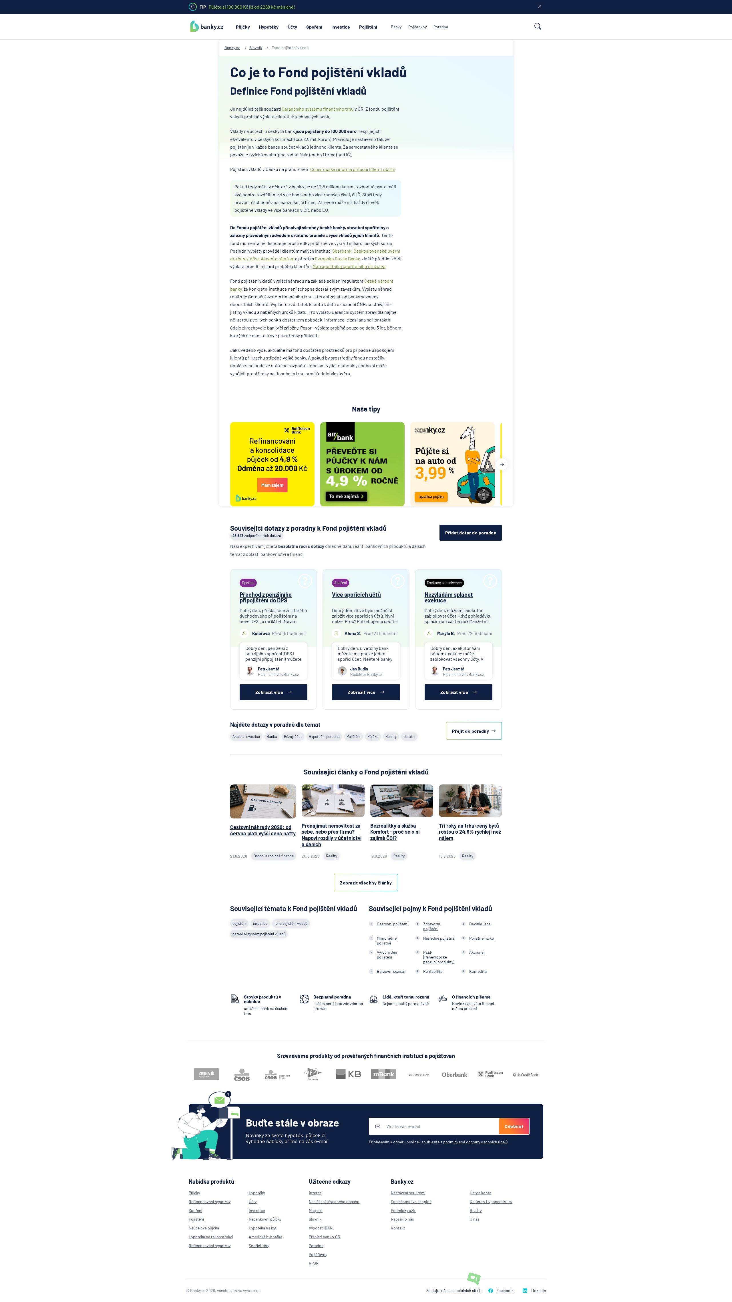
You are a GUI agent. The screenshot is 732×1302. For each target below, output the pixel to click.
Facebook (505, 1290)
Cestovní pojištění (392, 923)
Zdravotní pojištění (431, 926)
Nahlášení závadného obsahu (334, 1201)
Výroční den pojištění (387, 954)
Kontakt (398, 1227)
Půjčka (373, 736)
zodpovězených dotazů (256, 535)
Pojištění (368, 26)
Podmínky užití (403, 1210)
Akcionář (477, 952)
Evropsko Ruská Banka (337, 258)
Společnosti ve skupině (411, 1201)
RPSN (314, 1263)
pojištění (239, 923)
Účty (292, 26)
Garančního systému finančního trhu (318, 108)
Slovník (315, 1219)
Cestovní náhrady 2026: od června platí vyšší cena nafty (263, 830)
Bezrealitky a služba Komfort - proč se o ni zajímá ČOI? (395, 831)
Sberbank (341, 250)
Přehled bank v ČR (324, 1236)
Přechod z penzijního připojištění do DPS (266, 597)
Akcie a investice (246, 736)
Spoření (314, 26)
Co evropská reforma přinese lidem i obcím (352, 169)
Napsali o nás (402, 1219)
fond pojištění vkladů (291, 923)
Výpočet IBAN (321, 1227)
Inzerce (315, 1192)
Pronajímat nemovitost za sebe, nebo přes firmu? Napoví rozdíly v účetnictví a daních (331, 834)
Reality (391, 736)
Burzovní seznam (392, 971)
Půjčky (243, 26)
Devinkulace (479, 923)
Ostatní (409, 736)
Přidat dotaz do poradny (470, 532)
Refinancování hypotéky (209, 1201)
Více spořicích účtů (356, 594)
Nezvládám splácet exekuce (449, 597)
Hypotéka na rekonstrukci (211, 1236)
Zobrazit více (269, 692)
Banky (396, 26)
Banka (272, 736)
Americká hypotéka (265, 1236)
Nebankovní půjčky (265, 1219)
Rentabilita (432, 971)
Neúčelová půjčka (204, 1227)
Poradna (440, 26)
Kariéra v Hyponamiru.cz (491, 1201)
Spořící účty (259, 1245)
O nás (475, 1219)
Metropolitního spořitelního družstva (349, 266)
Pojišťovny (417, 26)
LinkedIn (538, 1290)
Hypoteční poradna (324, 736)
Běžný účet (293, 736)
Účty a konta (480, 1192)
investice (260, 923)
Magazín (316, 1210)
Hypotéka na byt (263, 1227)
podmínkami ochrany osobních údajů (475, 1141)
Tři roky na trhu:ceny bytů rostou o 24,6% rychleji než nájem (470, 831)
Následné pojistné (438, 938)
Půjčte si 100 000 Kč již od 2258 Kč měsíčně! (252, 6)
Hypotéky (269, 26)
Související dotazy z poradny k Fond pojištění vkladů (308, 528)
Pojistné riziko (481, 938)
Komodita (478, 971)
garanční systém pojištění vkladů (258, 934)
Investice (340, 26)
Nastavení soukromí (408, 1192)
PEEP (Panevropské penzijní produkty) (438, 957)
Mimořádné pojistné (387, 940)
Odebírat (514, 1126)
